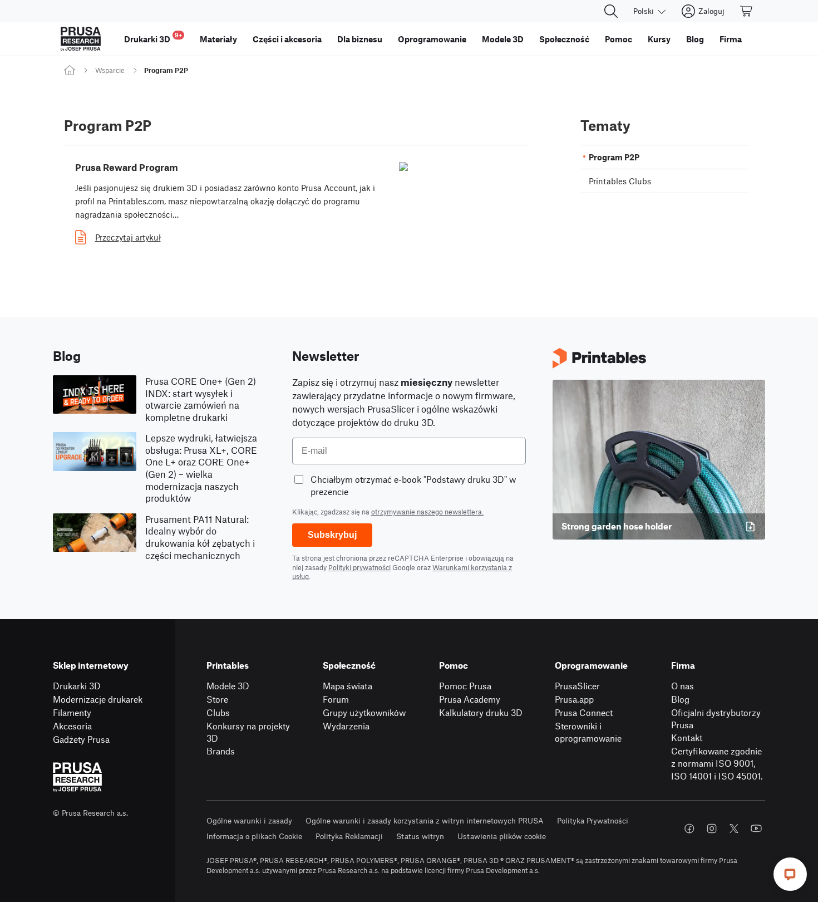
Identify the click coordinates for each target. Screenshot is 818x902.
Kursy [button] (659, 39)
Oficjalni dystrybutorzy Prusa (716, 719)
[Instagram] (712, 828)
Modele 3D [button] (503, 39)
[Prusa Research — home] (81, 39)
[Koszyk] (747, 11)
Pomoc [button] (618, 39)
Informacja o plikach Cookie (254, 836)
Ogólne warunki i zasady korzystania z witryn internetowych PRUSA (424, 820)
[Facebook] (689, 828)
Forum (336, 699)
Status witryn (420, 836)
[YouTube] (756, 828)
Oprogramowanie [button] (432, 39)
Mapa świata (347, 685)
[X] (734, 828)
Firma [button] (731, 39)
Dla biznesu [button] (359, 39)
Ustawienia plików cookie (501, 836)
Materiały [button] (218, 39)
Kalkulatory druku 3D (481, 712)
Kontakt (686, 737)
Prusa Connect (584, 712)
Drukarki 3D (77, 685)
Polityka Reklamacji (349, 836)
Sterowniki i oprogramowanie (588, 732)
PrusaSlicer (577, 685)
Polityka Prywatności (592, 820)
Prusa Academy (469, 699)
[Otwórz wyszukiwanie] (611, 11)
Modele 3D (227, 685)
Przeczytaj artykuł (128, 237)
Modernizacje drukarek (97, 699)
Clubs (218, 712)
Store (217, 699)
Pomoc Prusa (465, 685)
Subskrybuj (332, 535)
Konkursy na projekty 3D (248, 732)
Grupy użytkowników (364, 712)
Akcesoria (72, 725)
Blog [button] (695, 39)
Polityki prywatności (359, 567)
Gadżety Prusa (81, 739)
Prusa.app (574, 699)
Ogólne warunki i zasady (249, 820)
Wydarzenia (346, 725)
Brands (220, 751)
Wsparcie (110, 70)
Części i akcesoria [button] (287, 39)
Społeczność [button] (564, 39)
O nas (682, 685)
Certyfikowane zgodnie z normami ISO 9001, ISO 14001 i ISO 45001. (717, 763)
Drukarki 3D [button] (153, 37)
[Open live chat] (790, 874)
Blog (680, 699)
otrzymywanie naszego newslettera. (427, 511)
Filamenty (72, 712)
